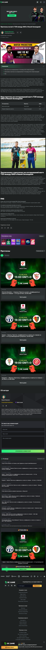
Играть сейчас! (10, 647)
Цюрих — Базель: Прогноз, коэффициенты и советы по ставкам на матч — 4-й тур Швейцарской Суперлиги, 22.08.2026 (19, 475)
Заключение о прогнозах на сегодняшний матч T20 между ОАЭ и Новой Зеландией (22, 71)
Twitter (17, 32)
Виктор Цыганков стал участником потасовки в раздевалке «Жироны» (17, 526)
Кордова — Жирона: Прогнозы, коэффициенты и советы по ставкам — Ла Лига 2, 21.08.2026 (21, 480)
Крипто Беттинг (23, 595)
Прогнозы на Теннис (23, 613)
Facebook (20, 32)
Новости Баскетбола (23, 625)
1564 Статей (20, 402)
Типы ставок (23, 599)
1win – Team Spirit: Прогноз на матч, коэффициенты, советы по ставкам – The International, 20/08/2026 (21, 503)
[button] (23, 66)
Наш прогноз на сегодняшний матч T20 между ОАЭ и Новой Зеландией (19, 69)
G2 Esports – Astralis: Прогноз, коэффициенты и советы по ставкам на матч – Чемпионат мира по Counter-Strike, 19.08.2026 (22, 509)
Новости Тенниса (23, 623)
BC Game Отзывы (23, 632)
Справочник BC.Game (23, 592)
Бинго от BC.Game (23, 635)
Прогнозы (10, 23)
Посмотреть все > (41, 458)
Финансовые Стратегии (23, 601)
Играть (4, 240)
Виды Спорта (23, 594)
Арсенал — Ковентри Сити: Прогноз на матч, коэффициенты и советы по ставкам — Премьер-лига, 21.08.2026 (22, 486)
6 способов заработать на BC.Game (23, 639)
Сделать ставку (23, 569)
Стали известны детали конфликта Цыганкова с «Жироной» (15, 491)
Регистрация (12, 15)
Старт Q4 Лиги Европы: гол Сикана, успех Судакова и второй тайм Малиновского (19, 463)
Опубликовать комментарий (23, 451)
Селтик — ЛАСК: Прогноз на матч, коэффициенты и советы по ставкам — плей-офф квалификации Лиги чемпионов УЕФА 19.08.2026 (19, 515)
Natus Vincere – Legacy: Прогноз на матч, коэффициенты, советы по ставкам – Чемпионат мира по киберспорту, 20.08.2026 (21, 497)
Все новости (23, 620)
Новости (9, 489)
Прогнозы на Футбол (23, 609)
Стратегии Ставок (23, 597)
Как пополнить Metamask (23, 634)
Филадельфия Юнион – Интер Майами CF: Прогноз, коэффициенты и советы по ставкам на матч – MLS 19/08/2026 (21, 521)
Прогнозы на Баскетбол (23, 611)
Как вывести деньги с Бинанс (23, 637)
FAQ (5, 73)
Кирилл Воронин (9, 31)
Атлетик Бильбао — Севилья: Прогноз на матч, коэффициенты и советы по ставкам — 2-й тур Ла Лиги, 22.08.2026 (22, 469)
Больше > (42, 236)
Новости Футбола (23, 622)
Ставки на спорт (4, 23)
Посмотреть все (39, 250)
